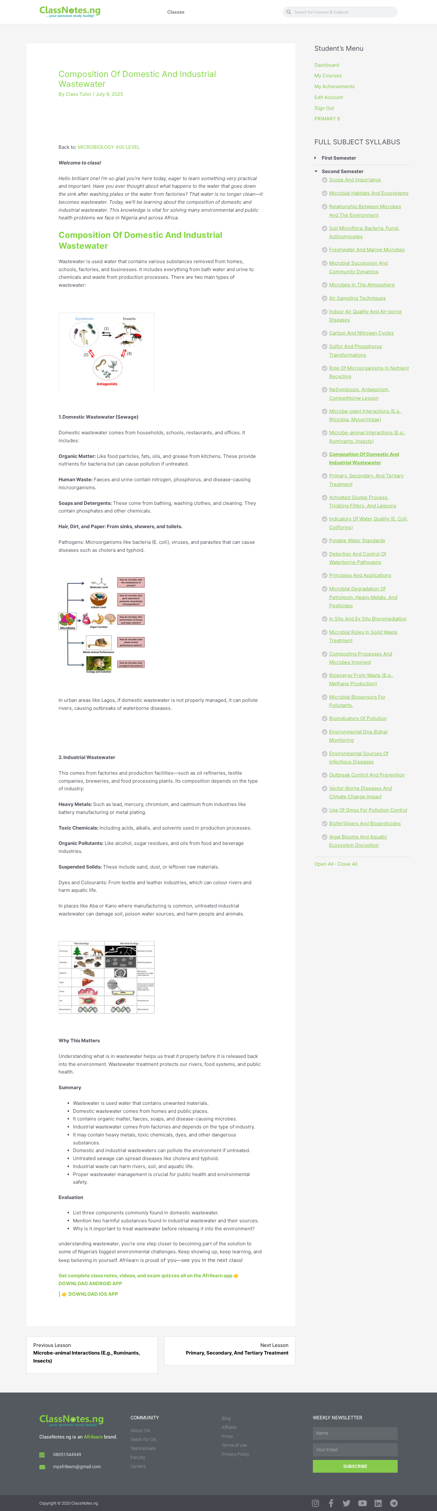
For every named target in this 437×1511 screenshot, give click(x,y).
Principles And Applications (360, 575)
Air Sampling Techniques (357, 298)
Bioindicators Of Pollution (358, 718)
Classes (176, 12)
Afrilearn (93, 1437)
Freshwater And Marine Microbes (367, 250)
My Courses (328, 75)
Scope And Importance (355, 180)
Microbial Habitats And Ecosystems (369, 193)
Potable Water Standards (357, 540)
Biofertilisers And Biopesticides (365, 823)
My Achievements (334, 86)
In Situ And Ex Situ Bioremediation (368, 619)
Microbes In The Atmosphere (362, 285)
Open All (324, 864)
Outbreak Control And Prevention (367, 775)
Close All (348, 864)
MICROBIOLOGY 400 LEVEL (109, 147)
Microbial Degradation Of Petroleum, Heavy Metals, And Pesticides (363, 597)
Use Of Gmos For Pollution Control (368, 810)
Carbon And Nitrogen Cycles (361, 333)
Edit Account (328, 97)
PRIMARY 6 (327, 119)
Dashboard (326, 65)
